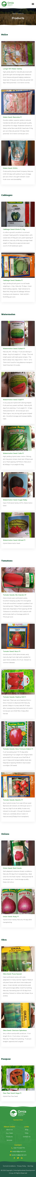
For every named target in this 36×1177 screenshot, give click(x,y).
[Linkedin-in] (22, 1158)
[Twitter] (18, 1158)
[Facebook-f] (14, 1158)
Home (14, 13)
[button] (33, 4)
